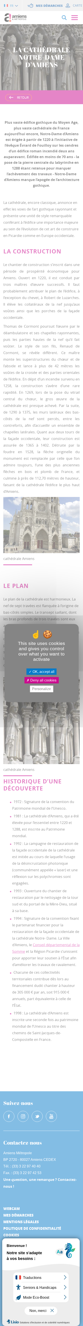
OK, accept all (43, 672)
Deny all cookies (42, 680)
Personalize (41, 689)
